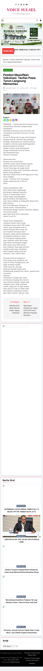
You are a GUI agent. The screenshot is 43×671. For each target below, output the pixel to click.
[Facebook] (13, 120)
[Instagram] (16, 120)
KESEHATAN (8, 70)
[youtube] (26, 4)
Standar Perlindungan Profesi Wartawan (32, 659)
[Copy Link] (10, 120)
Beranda (5, 60)
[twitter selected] (21, 4)
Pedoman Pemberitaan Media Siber (32, 654)
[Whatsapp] (4, 120)
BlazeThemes (15, 662)
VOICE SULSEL (21, 10)
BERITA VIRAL (21, 506)
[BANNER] (21, 34)
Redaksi (32, 663)
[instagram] (18, 4)
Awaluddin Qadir (10, 88)
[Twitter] (7, 120)
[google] (23, 4)
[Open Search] (37, 20)
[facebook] (16, 4)
